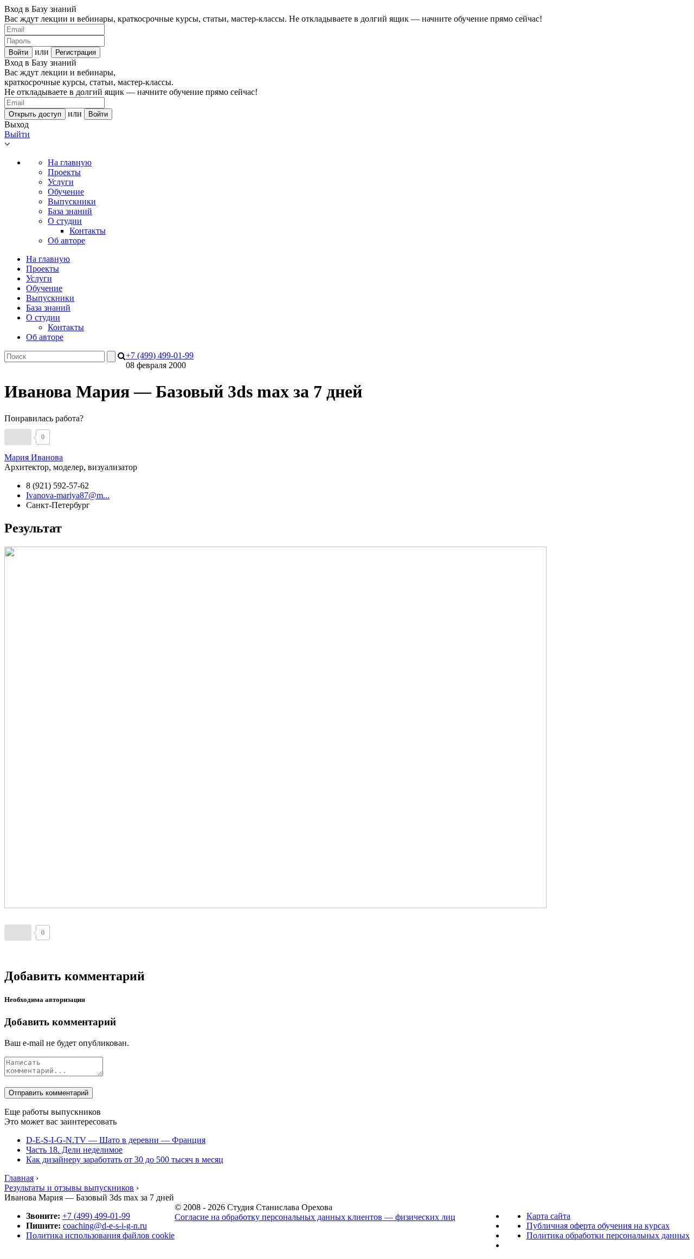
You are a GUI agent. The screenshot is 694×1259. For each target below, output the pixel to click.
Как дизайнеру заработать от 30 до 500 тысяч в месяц (124, 1159)
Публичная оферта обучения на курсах (598, 1225)
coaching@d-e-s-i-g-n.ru (105, 1225)
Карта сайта (548, 1216)
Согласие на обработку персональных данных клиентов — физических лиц (315, 1217)
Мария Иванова (33, 457)
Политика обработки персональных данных (608, 1235)
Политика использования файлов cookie (100, 1235)
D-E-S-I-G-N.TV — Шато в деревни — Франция (115, 1140)
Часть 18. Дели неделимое (74, 1149)
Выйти (17, 134)
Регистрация (75, 52)
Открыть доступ (35, 114)
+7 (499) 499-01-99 (160, 355)
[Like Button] (17, 437)
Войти (18, 52)
